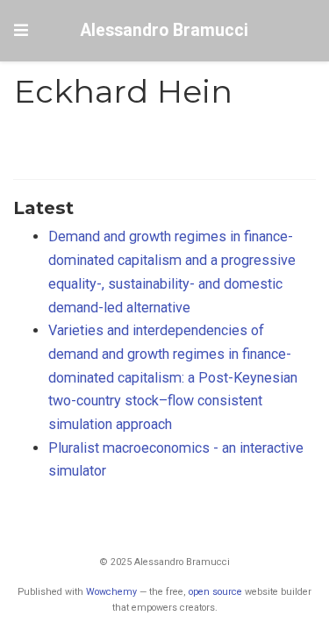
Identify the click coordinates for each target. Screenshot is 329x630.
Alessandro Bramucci (164, 30)
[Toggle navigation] (21, 30)
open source (215, 592)
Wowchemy (111, 592)
